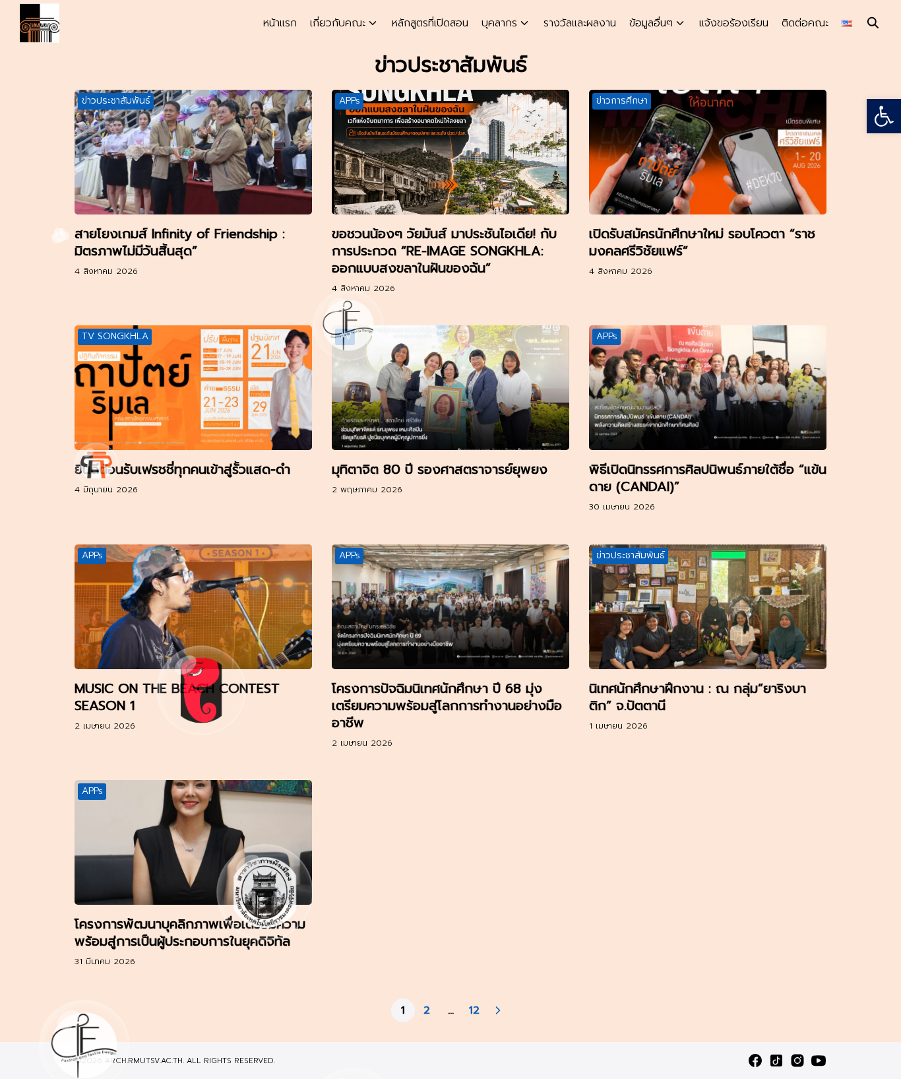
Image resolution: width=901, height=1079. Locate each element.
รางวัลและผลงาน (580, 23)
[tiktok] (776, 1060)
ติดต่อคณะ (805, 23)
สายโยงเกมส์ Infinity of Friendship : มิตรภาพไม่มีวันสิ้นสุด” (180, 242)
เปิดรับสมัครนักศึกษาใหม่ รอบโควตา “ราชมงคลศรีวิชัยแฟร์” (702, 242)
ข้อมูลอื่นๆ (651, 23)
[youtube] (818, 1060)
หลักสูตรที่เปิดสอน (430, 23)
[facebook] (755, 1060)
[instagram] (797, 1060)
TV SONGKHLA (115, 336)
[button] (884, 116)
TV (345, 336)
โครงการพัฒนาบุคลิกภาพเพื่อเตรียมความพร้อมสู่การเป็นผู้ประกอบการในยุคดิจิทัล (190, 932)
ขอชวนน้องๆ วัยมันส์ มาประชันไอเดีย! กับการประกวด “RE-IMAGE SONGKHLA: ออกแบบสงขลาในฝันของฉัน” (444, 251)
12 (474, 1010)
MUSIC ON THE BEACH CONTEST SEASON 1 (177, 696)
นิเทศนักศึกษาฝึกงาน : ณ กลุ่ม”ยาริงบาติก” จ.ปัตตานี (697, 696)
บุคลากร (499, 23)
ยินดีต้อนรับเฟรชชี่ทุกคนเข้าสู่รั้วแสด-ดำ (182, 469)
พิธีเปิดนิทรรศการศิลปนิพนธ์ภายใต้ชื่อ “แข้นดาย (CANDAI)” (707, 477)
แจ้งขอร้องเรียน (733, 23)
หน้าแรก (280, 23)
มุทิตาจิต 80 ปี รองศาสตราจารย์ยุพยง (439, 469)
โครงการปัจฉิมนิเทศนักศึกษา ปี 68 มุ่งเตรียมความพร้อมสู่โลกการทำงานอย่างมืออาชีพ (447, 705)
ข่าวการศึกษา (622, 101)
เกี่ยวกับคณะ (337, 23)
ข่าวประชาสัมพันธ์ (116, 101)
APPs (349, 101)
